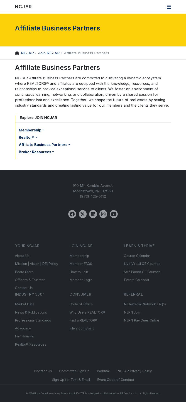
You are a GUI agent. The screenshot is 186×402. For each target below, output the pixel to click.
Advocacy (23, 328)
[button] (169, 6)
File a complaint (81, 328)
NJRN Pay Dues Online (141, 320)
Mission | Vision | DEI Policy (36, 263)
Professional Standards (33, 320)
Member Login (80, 280)
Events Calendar (136, 280)
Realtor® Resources (30, 344)
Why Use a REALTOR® (87, 312)
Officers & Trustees (30, 280)
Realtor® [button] (26, 137)
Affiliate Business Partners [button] (43, 144)
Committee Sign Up (74, 371)
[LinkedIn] (93, 214)
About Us (22, 256)
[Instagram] (103, 214)
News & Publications (31, 312)
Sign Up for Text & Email (71, 379)
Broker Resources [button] (35, 152)
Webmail (103, 371)
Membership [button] (30, 130)
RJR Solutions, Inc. (129, 393)
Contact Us (24, 288)
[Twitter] (83, 214)
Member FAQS (80, 263)
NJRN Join (132, 312)
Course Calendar (137, 256)
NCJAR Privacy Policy (134, 371)
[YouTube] (114, 214)
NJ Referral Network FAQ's (145, 304)
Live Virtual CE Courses (142, 263)
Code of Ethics (81, 304)
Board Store (24, 272)
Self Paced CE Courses (142, 272)
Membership (79, 256)
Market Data (24, 304)
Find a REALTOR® (83, 320)
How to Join (78, 272)
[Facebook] (72, 214)
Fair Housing (24, 336)
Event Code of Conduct (115, 379)
